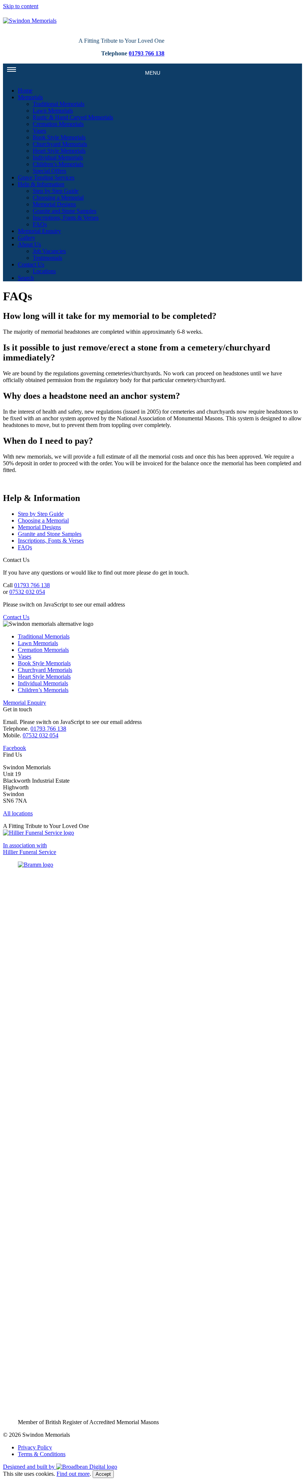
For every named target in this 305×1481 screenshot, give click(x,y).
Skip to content (20, 6)
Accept (103, 1474)
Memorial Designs (54, 204)
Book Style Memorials (59, 137)
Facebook (14, 748)
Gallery (26, 238)
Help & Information (41, 184)
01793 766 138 (146, 53)
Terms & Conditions (41, 1454)
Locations (44, 271)
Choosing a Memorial (58, 197)
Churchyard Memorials (60, 144)
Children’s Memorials (58, 164)
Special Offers (49, 171)
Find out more (73, 1474)
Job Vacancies (49, 251)
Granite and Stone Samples (64, 211)
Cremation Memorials (58, 124)
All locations (18, 813)
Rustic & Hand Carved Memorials (73, 117)
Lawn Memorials (53, 110)
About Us (29, 244)
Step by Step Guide (55, 191)
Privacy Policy (35, 1447)
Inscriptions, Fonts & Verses (66, 217)
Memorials (30, 97)
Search (26, 278)
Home (25, 90)
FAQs (40, 224)
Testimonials (47, 258)
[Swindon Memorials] (30, 21)
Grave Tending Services (46, 177)
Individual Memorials (58, 157)
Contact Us (31, 264)
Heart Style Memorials (59, 151)
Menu (152, 73)
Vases (39, 130)
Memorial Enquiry (39, 231)
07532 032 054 (27, 592)
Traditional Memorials (58, 104)
